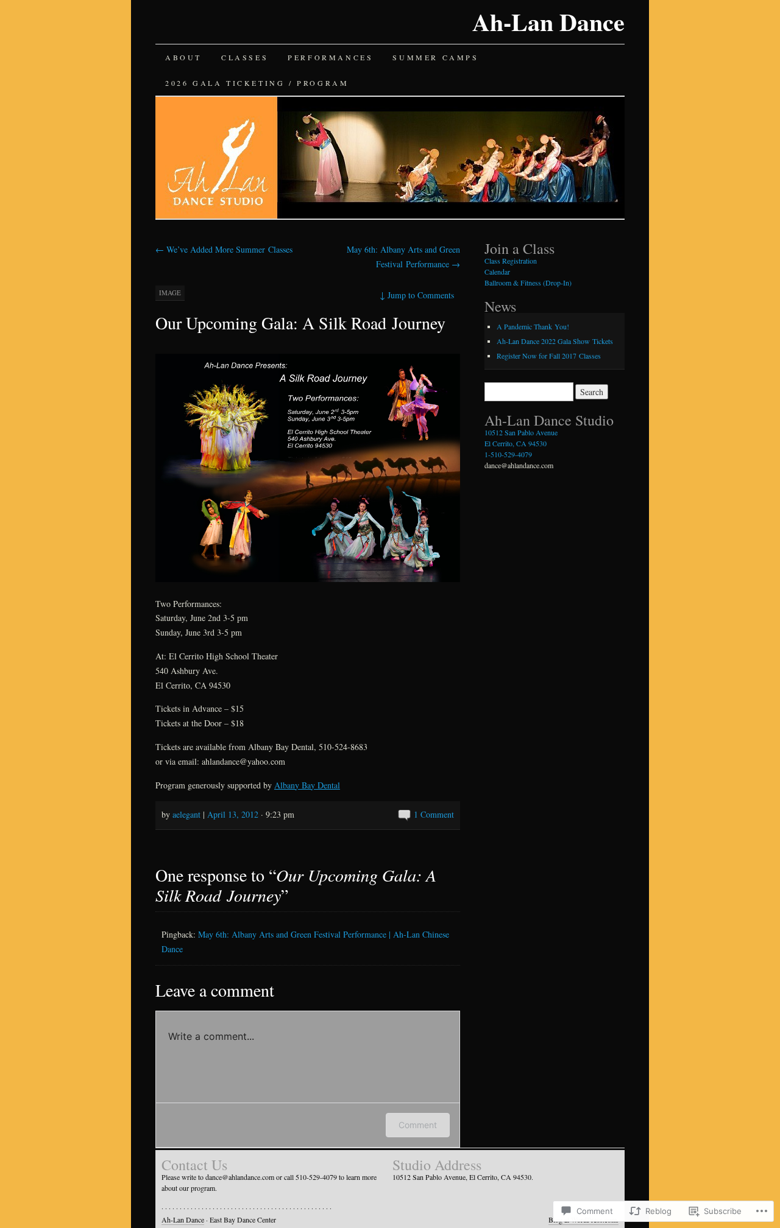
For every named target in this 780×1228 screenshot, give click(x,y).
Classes (244, 57)
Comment (418, 1125)
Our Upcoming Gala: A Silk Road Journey (300, 322)
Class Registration (510, 260)
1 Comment (434, 814)
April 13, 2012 (232, 814)
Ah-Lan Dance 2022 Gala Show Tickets (555, 341)
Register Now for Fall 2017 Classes (549, 355)
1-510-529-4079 (508, 454)
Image (170, 292)
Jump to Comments (417, 295)
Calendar (497, 271)
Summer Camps (435, 57)
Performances (330, 57)
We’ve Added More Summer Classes (223, 249)
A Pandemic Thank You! (533, 326)
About (183, 57)
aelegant (186, 814)
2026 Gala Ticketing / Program (257, 83)
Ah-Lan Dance (548, 22)
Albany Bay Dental (307, 785)
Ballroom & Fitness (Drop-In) (528, 282)
